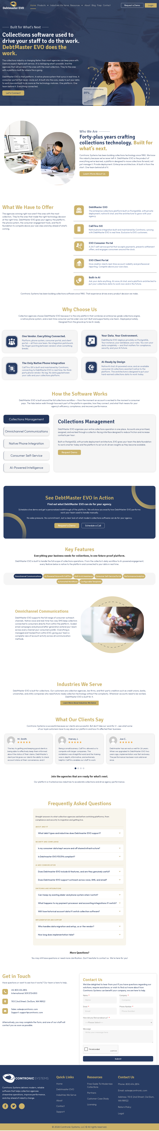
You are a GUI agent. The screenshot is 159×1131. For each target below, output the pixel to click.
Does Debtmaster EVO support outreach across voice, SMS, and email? (72, 880)
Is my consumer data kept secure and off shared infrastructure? (69, 848)
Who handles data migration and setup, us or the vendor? (66, 926)
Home (33, 5)
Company (123, 995)
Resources (75, 5)
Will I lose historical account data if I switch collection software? (69, 911)
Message (87, 1029)
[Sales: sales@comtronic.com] (5, 1011)
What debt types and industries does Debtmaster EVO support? (69, 833)
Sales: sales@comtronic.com (24, 1009)
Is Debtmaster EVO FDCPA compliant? (56, 856)
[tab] (26, 419)
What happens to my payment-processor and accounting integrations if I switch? (77, 903)
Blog (94, 5)
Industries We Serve (59, 5)
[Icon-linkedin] (22, 1106)
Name (85, 995)
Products (41, 5)
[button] (75, 768)
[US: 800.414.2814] (5, 992)
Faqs (99, 5)
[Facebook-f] (5, 1106)
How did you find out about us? (95, 1018)
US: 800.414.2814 (19, 990)
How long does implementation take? (56, 934)
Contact (107, 5)
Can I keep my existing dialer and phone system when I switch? (68, 895)
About (87, 5)
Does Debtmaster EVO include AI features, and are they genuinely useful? (74, 871)
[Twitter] (13, 1106)
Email (85, 1007)
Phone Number (125, 1007)
